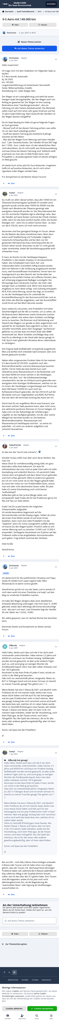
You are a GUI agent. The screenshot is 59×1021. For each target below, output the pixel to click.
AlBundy (13, 645)
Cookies (35, 980)
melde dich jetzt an (35, 910)
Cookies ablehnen (14, 1008)
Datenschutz (13, 980)
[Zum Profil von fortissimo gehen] (3, 32)
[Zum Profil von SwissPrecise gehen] (4, 446)
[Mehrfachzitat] (3, 183)
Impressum (46, 980)
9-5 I (34, 32)
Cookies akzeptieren (43, 1008)
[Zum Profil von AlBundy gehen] (4, 646)
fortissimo (11, 32)
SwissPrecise (15, 445)
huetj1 (12, 193)
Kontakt (25, 980)
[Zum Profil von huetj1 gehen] (4, 194)
